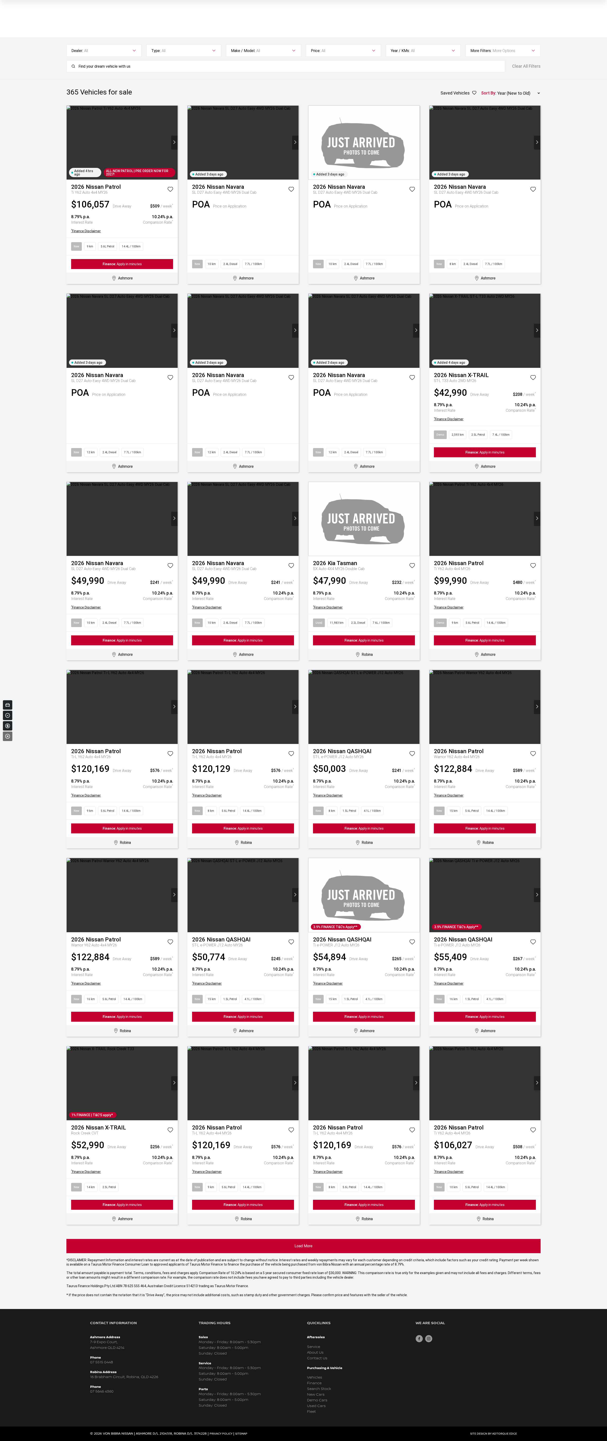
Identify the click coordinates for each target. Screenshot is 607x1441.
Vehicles (314, 1377)
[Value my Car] (7, 705)
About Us (315, 1352)
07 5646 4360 (102, 1391)
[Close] (7, 736)
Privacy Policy (221, 1434)
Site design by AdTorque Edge (493, 1434)
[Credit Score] (7, 715)
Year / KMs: (400, 50)
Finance (314, 1383)
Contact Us (317, 1358)
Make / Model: (243, 50)
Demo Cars (317, 1400)
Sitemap (241, 1434)
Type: (156, 50)
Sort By (488, 92)
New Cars (316, 1394)
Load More (303, 1246)
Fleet (311, 1411)
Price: (315, 50)
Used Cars (316, 1406)
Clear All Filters (526, 66)
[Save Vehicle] (170, 190)
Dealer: (77, 50)
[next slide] (174, 143)
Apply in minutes (122, 264)
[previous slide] (70, 143)
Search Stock (319, 1389)
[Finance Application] (7, 726)
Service (313, 1347)
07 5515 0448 (101, 1362)
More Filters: (481, 50)
